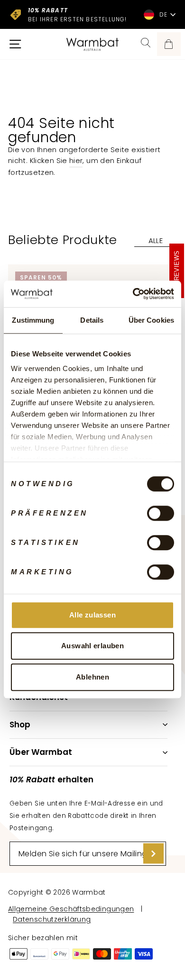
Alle (155, 240)
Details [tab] (91, 320)
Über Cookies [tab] (151, 320)
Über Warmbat (40, 752)
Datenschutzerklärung (52, 919)
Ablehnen (92, 677)
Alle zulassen (92, 615)
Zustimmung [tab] (33, 320)
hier (76, 160)
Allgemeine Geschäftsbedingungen (71, 909)
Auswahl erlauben (92, 646)
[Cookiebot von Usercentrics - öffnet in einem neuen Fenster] (133, 294)
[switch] (160, 513)
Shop (19, 724)
